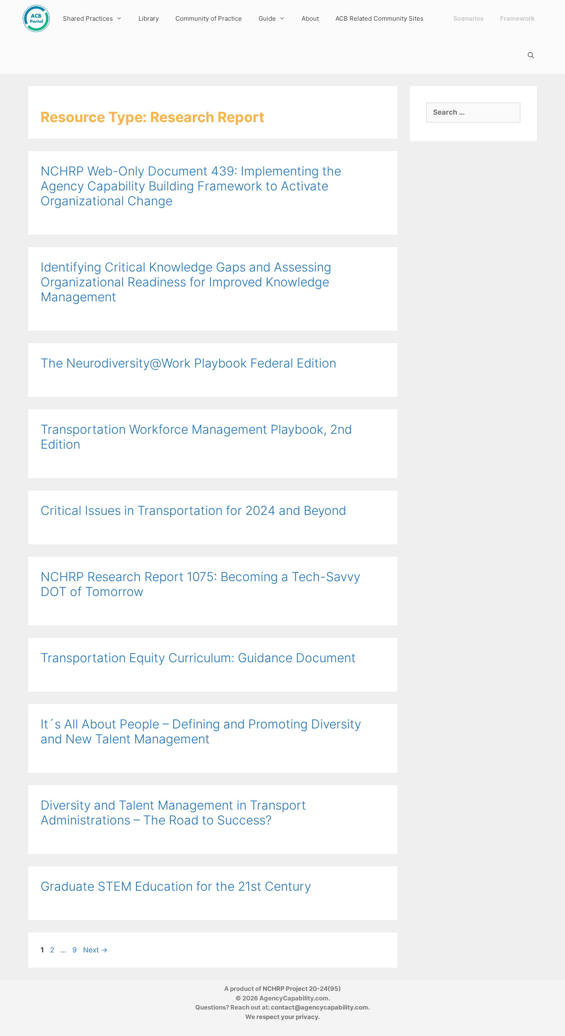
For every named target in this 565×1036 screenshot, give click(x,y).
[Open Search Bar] (531, 55)
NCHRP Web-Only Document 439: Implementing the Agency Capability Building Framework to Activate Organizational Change (191, 185)
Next (95, 950)
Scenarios (468, 18)
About (310, 18)
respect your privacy (287, 1017)
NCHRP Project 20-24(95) (302, 989)
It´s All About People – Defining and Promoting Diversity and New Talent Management (201, 731)
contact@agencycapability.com (319, 1007)
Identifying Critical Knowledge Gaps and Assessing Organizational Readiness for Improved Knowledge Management (186, 282)
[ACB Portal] (36, 18)
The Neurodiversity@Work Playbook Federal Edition (188, 363)
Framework (517, 18)
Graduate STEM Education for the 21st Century (176, 886)
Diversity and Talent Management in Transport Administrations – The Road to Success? (173, 812)
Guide (267, 18)
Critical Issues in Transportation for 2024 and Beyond (193, 510)
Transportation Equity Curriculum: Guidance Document (198, 657)
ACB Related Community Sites (379, 18)
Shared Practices (88, 18)
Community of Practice (208, 18)
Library (149, 18)
